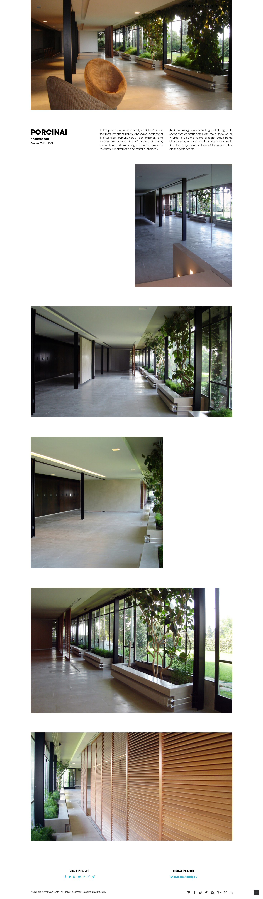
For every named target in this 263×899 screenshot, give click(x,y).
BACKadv (101, 892)
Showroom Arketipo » (183, 877)
